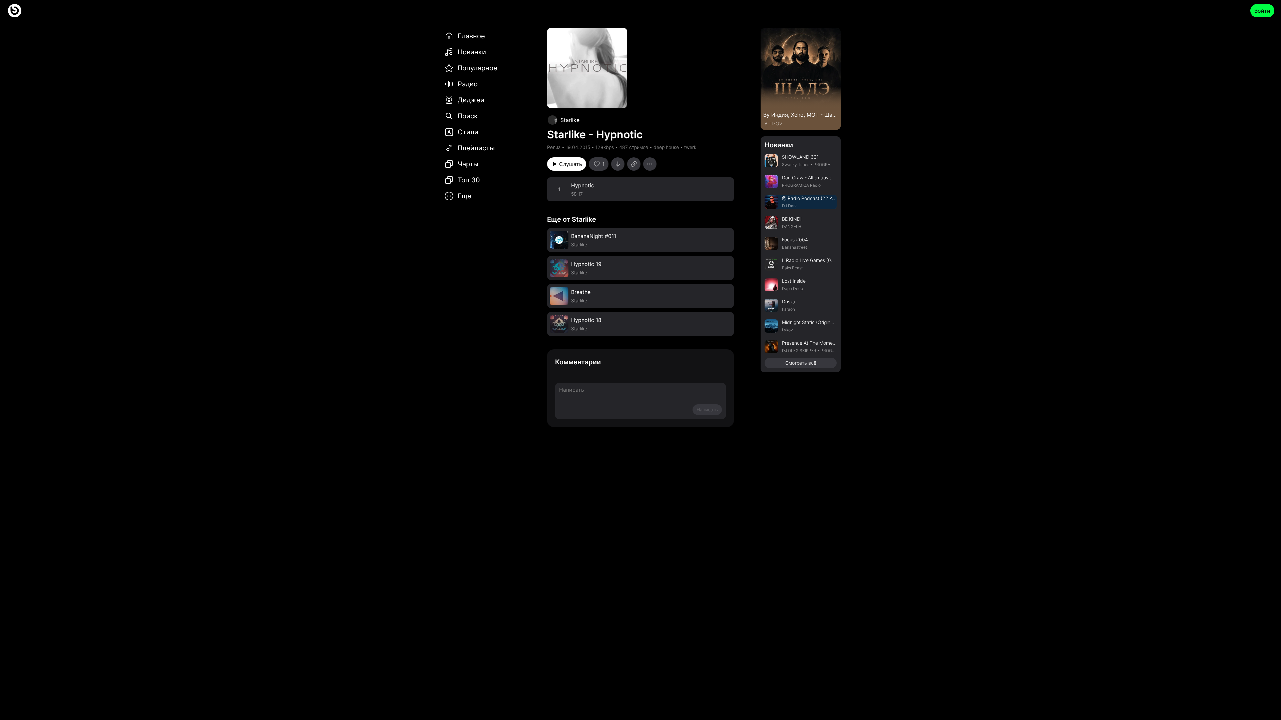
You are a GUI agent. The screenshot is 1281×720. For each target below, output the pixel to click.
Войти (1262, 10)
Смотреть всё (800, 363)
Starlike (569, 120)
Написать (707, 409)
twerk (690, 147)
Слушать (570, 164)
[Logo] (15, 11)
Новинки (779, 145)
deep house (666, 147)
